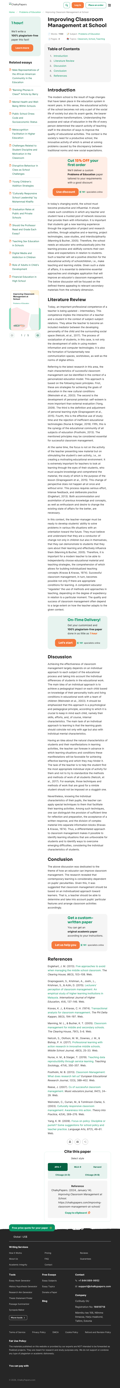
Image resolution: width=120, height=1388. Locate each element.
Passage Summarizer (19, 1304)
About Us (13, 1259)
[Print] (70, 1142)
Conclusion (60, 70)
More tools (17, 1317)
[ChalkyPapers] (21, 5)
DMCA (56, 1332)
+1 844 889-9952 (88, 1280)
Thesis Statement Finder (20, 1298)
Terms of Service (17, 1332)
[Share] (85, 1142)
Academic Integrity (18, 1264)
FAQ (47, 1259)
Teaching (100, 39)
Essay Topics (48, 1286)
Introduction (61, 55)
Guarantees (85, 1259)
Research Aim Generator (20, 1292)
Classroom (83, 39)
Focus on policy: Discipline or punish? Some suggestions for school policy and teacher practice (76, 1125)
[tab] (58, 1167)
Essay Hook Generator (19, 1280)
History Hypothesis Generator (23, 1286)
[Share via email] (77, 1142)
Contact (48, 1264)
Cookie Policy (71, 1332)
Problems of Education (89, 34)
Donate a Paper (49, 1292)
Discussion (60, 65)
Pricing (48, 1253)
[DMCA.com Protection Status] (12, 1359)
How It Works (15, 1253)
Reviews (84, 1253)
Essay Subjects (49, 1280)
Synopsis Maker (16, 1310)
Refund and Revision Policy (98, 1332)
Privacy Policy (39, 1332)
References (60, 75)
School (92, 39)
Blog (44, 1300)
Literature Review (64, 60)
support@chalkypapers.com (94, 1286)
